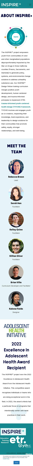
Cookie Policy (6, 458)
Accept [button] (16, 462)
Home (29, 454)
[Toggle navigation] (30, 4)
